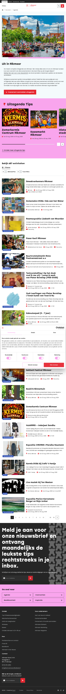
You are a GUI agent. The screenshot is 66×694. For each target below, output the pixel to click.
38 (50, 517)
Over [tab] (54, 332)
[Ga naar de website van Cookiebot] (57, 328)
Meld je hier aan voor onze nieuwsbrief (16, 73)
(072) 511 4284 (6, 665)
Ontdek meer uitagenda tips (14, 150)
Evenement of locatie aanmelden (45, 621)
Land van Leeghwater (8, 621)
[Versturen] (30, 578)
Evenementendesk (41, 618)
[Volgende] (57, 517)
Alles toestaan (54, 365)
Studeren (22, 1)
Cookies (21, 690)
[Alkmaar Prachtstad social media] (58, 690)
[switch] (25, 358)
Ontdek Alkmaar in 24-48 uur (11, 630)
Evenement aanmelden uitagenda (21, 92)
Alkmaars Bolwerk (40, 624)
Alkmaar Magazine (41, 630)
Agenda (7, 595)
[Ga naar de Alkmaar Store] (62, 6)
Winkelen (5, 624)
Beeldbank (5, 646)
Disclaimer (39, 690)
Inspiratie (38, 600)
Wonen (10, 1)
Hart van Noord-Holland (42, 615)
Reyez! (13, 690)
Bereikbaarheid (9, 600)
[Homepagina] (2, 10)
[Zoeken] (59, 6)
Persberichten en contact (10, 640)
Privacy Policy (30, 690)
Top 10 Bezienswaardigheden (11, 615)
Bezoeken (4, 1)
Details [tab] (33, 332)
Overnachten (40, 595)
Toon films (25, 172)
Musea (4, 627)
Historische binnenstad (9, 618)
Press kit (4, 643)
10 (43, 517)
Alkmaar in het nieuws (9, 650)
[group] (15, 124)
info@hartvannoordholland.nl (11, 668)
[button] (58, 144)
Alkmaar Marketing (41, 627)
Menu (4, 6)
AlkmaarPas (12, 172)
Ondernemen (16, 1)
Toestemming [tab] (11, 332)
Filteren (7, 167)
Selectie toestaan (33, 365)
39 (53, 517)
